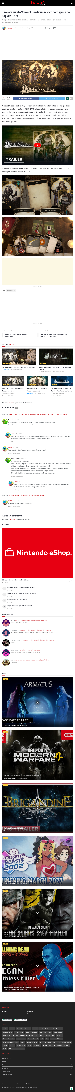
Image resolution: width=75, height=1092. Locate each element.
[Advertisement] (37, 44)
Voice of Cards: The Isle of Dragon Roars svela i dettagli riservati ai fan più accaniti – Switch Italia (37, 414)
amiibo (5, 1028)
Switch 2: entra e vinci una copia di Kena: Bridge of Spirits (32, 620)
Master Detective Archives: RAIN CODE (26, 1035)
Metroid (41, 1035)
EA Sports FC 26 (49, 1028)
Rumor (22, 1042)
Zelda (4, 1049)
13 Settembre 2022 (59, 371)
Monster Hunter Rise (8, 1039)
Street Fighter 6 (66, 1042)
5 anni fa (17, 28)
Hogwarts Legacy (7, 1032)
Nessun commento (45, 371)
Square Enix (56, 1042)
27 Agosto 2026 (23, 725)
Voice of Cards (11, 290)
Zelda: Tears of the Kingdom (16, 1049)
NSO (47, 1039)
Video (54, 384)
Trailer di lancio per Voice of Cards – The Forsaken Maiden (61, 389)
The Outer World (21, 1045)
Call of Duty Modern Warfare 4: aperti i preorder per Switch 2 (21, 776)
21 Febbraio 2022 (40, 393)
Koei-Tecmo (43, 1032)
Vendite (45, 1045)
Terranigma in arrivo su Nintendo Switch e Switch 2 (21, 588)
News (29, 1039)
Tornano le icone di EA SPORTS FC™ (17, 600)
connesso (12, 519)
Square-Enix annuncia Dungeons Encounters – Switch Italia (26, 495)
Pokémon (59, 1039)
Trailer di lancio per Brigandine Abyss (14, 828)
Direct (41, 1028)
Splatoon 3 (48, 1042)
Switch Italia (9, 1087)
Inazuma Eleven (19, 1032)
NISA (42, 1039)
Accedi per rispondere (14, 428)
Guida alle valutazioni (16, 1084)
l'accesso (10, 403)
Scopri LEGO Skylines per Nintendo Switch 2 (19, 606)
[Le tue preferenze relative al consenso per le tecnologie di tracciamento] (71, 1088)
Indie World (34, 1032)
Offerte (53, 1039)
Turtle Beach (36, 1045)
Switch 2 (12, 1045)
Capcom (12, 1028)
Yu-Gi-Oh (66, 1045)
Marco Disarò (12, 420)
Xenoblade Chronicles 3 (55, 1045)
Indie (27, 1032)
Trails (29, 1045)
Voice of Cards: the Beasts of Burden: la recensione (18, 367)
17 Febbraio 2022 (57, 395)
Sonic (41, 1042)
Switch (5, 1045)
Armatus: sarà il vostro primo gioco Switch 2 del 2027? (19, 723)
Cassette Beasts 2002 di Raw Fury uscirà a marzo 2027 (19, 881)
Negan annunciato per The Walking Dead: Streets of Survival (21, 987)
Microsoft (59, 1035)
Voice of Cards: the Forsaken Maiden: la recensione (37, 389)
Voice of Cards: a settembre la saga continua (12, 389)
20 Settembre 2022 (17, 370)
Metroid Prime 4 (50, 1035)
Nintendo (35, 1039)
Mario (49, 1032)
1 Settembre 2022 (8, 395)
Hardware (59, 1028)
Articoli (4, 1011)
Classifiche (20, 1028)
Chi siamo (5, 1084)
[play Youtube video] (37, 145)
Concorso (27, 1028)
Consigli (35, 1028)
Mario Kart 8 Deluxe (8, 1035)
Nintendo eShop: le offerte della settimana (15, 580)
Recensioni (7, 363)
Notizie (24, 28)
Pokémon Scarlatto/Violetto (10, 1042)
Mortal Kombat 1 (21, 1039)
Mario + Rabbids (58, 1032)
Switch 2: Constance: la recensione (30, 650)
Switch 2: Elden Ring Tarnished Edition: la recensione (21, 594)
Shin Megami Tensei (32, 1042)
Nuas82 (10, 28)
